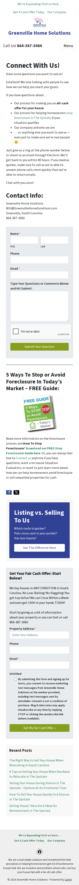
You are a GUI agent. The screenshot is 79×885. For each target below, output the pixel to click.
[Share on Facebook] (9, 492)
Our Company (56, 12)
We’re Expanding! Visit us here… (39, 4)
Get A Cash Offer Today (28, 12)
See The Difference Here (39, 548)
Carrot (68, 880)
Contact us (23, 458)
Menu (68, 46)
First (12, 246)
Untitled (15, 674)
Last (43, 246)
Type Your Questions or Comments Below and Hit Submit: (39, 286)
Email (15, 268)
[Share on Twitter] (16, 492)
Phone (14, 253)
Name (15, 233)
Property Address (23, 629)
